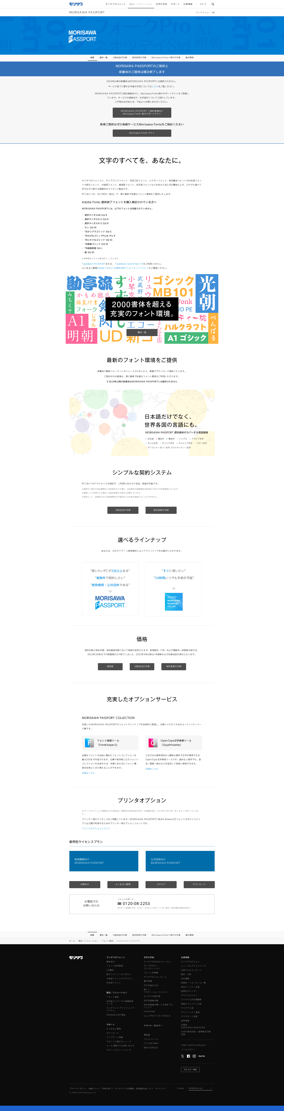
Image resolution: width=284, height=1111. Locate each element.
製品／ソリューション (88, 941)
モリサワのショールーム (155, 977)
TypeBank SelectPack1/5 (129, 264)
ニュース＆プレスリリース (193, 966)
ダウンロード (199, 884)
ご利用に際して (107, 1088)
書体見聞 (148, 981)
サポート (110, 1025)
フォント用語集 (151, 973)
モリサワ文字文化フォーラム (157, 962)
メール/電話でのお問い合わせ (120, 1046)
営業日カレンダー (189, 991)
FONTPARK (149, 1012)
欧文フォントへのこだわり (118, 974)
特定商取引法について (144, 1088)
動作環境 (190, 58)
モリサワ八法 (187, 1008)
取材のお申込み (151, 1048)
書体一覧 (104, 58)
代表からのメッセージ (191, 970)
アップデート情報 (114, 1037)
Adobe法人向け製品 (116, 1015)
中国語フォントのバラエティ (119, 979)
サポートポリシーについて (118, 1050)
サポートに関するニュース (118, 1042)
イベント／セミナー (153, 1026)
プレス (147, 1035)
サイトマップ (160, 1088)
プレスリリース (151, 1039)
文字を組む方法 (151, 985)
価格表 (110, 666)
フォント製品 (107, 941)
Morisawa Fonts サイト (142, 133)
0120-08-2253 (136, 903)
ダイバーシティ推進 (190, 1012)
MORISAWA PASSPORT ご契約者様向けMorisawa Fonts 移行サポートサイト (142, 112)
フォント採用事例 (114, 966)
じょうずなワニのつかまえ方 (157, 1016)
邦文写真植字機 (151, 1001)
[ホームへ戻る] (76, 4)
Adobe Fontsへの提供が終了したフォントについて (123, 268)
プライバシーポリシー (78, 1088)
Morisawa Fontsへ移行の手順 (166, 58)
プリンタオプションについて (96, 829)
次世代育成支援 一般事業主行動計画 (196, 1033)
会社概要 (185, 979)
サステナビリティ (189, 995)
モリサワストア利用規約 (124, 1088)
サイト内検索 (213, 4)
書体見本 (110, 962)
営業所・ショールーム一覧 (193, 983)
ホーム (72, 941)
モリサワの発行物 (152, 996)
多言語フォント (113, 983)
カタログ (161, 884)
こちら (155, 86)
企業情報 (185, 957)
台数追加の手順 (120, 58)
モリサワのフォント (115, 957)
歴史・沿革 (186, 974)
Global (180, 1088)
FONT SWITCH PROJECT (193, 1045)
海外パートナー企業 (190, 987)
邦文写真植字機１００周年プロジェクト (158, 1006)
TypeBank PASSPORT (94, 264)
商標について (94, 1088)
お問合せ (84, 884)
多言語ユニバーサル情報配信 (119, 1002)
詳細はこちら (88, 773)
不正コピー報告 (190, 1069)
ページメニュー (203, 12)
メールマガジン (188, 1050)
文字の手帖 (149, 957)
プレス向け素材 (151, 1043)
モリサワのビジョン (190, 962)
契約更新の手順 (139, 58)
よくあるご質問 (123, 884)
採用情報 (185, 1021)
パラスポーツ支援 (189, 1016)
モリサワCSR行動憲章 (191, 1000)
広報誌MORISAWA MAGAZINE (193, 1026)
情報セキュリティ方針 (191, 1004)
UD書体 (110, 970)
